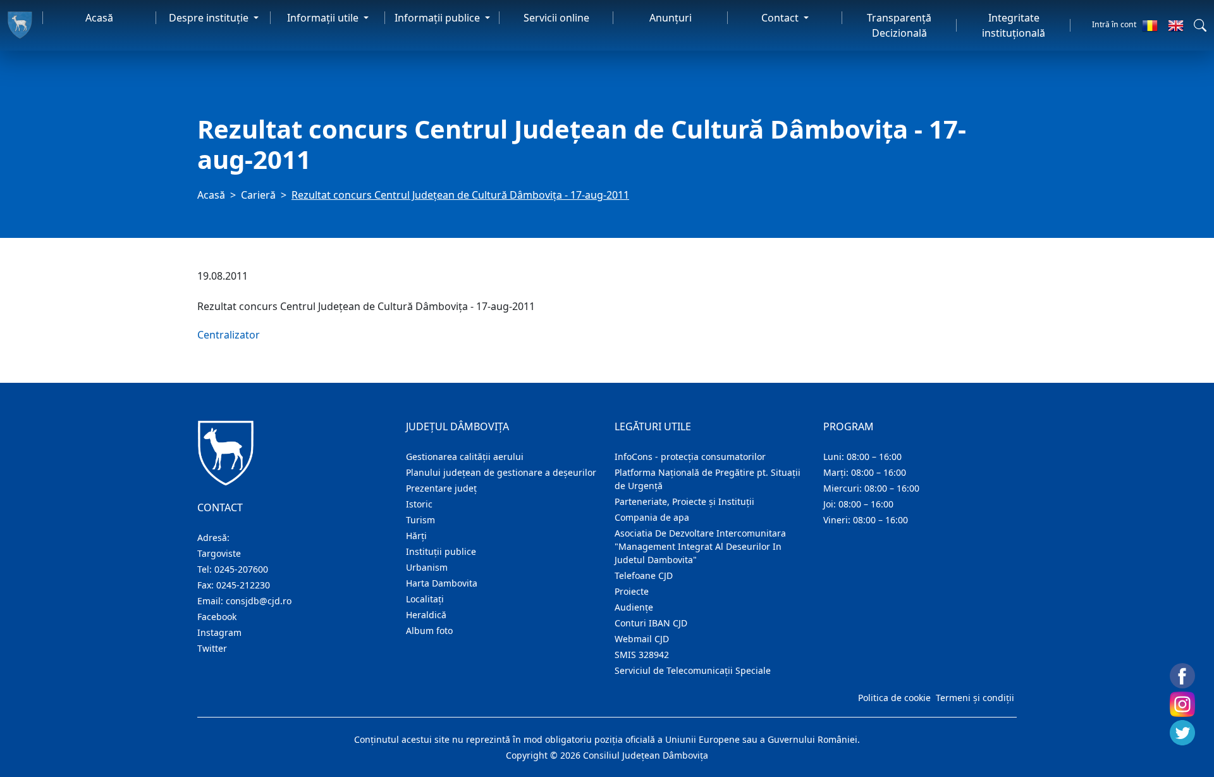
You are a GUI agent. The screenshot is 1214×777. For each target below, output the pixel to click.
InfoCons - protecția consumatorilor (690, 457)
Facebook (216, 617)
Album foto (429, 631)
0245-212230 (243, 585)
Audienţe (634, 607)
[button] (1200, 25)
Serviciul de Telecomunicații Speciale (693, 670)
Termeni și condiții (975, 698)
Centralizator (228, 335)
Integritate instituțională (1013, 25)
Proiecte (632, 591)
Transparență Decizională (899, 25)
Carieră (258, 195)
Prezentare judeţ (441, 488)
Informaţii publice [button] (438, 18)
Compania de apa (652, 517)
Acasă (99, 18)
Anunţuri (670, 18)
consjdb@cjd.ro (258, 601)
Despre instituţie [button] (210, 18)
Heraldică (426, 615)
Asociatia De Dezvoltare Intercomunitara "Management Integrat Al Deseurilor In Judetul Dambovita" (700, 546)
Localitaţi (425, 599)
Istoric (419, 504)
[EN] (1176, 25)
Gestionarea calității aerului (465, 457)
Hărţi (416, 536)
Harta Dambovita (441, 583)
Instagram (219, 632)
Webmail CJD (642, 639)
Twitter (212, 648)
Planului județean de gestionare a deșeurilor (501, 472)
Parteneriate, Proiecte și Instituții (684, 501)
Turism (420, 520)
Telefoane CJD (644, 575)
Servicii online (556, 18)
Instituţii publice (441, 551)
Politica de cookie (894, 698)
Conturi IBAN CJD (651, 623)
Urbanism (427, 567)
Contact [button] (781, 18)
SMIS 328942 (642, 655)
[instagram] (1182, 704)
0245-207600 (241, 569)
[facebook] (1182, 675)
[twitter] (1182, 732)
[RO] (1150, 25)
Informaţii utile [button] (324, 18)
